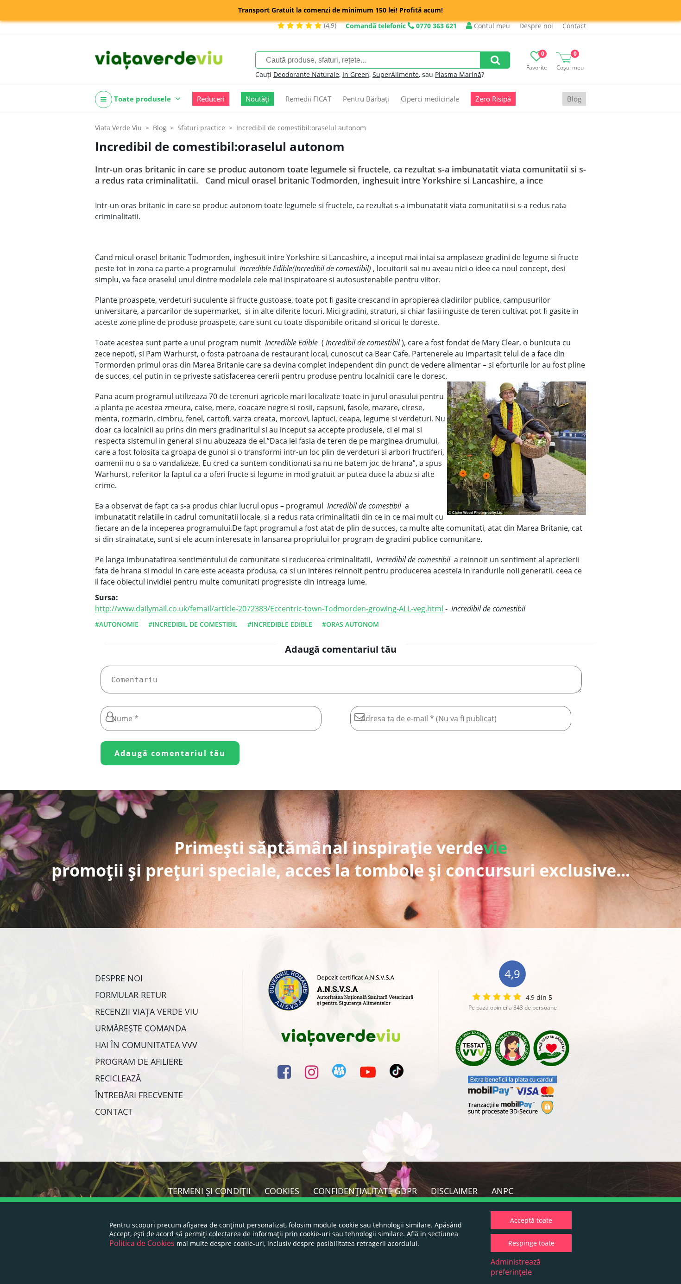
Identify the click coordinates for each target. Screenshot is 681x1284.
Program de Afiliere (139, 1061)
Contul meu (491, 25)
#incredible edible (279, 624)
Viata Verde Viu (118, 127)
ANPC (502, 1190)
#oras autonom (350, 624)
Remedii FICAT (308, 98)
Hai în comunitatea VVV (146, 1044)
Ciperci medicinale (430, 98)
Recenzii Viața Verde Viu (146, 1011)
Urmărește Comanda (140, 1028)
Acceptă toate (531, 1220)
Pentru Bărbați (366, 98)
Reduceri (211, 98)
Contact (574, 25)
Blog (574, 98)
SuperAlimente (395, 74)
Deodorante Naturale (306, 74)
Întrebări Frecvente (139, 1094)
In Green (355, 74)
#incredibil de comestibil (193, 624)
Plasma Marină (458, 74)
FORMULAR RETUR (130, 994)
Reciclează (118, 1078)
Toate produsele (142, 98)
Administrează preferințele (516, 1267)
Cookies (282, 1190)
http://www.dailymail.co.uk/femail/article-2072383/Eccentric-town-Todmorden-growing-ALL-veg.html (269, 609)
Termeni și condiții (209, 1190)
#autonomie (117, 624)
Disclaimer (454, 1190)
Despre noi (536, 25)
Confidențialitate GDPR (365, 1190)
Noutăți (257, 98)
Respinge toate (531, 1243)
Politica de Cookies (142, 1243)
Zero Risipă (493, 98)
